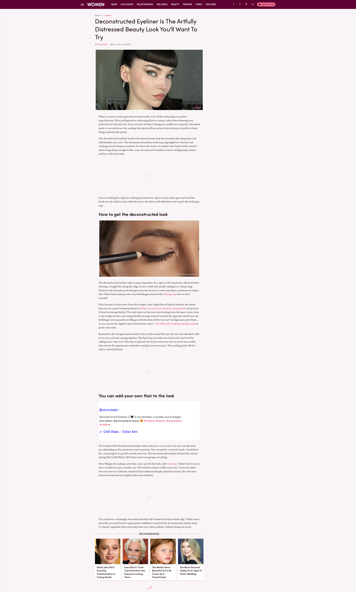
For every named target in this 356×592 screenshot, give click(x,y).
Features (211, 4)
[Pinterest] (240, 5)
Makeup (108, 16)
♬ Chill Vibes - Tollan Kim (118, 432)
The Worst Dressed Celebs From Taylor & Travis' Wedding (191, 570)
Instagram (197, 108)
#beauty (161, 420)
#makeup (149, 420)
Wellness (162, 4)
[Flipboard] (246, 5)
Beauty (175, 4)
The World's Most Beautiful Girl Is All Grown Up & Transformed (161, 572)
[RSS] (253, 5)
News (114, 4)
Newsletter (268, 4)
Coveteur (171, 464)
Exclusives (127, 4)
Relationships (145, 4)
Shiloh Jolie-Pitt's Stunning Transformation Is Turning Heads (106, 572)
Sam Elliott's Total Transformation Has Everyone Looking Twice (134, 572)
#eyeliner (105, 424)
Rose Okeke (102, 45)
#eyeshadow (174, 420)
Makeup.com (169, 294)
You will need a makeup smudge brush (175, 323)
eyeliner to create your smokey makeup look (162, 308)
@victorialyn (108, 410)
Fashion (187, 4)
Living (199, 4)
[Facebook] (234, 5)
